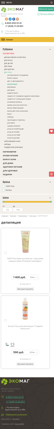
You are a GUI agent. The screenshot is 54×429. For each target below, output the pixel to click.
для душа (11, 90)
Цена (6, 197)
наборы (10, 117)
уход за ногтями (13, 135)
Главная (4, 216)
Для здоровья (10, 170)
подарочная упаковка (13, 147)
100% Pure (10, 186)
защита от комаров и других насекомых (23, 96)
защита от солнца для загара (19, 99)
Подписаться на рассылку (16, 415)
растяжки (11, 123)
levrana (9, 190)
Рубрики (8, 49)
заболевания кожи (12, 141)
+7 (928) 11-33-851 (14, 26)
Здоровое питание (12, 167)
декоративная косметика (15, 57)
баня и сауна (12, 78)
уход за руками (13, 138)
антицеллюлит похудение (17, 75)
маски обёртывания (15, 108)
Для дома (8, 163)
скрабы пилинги (13, 126)
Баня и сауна (9, 159)
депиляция (12, 84)
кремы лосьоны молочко (17, 105)
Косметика (8, 53)
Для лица (8, 66)
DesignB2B (19, 424)
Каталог (13, 216)
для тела (8, 72)
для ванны (11, 87)
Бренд (6, 181)
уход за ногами (13, 132)
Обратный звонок (46, 9)
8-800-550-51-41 (13, 23)
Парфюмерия (9, 152)
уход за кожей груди (15, 129)
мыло (9, 114)
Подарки (7, 174)
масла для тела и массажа (17, 111)
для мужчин (9, 69)
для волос (8, 60)
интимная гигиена (14, 102)
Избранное (51, 131)
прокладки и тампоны (16, 120)
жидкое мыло (12, 93)
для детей (8, 63)
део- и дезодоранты (15, 81)
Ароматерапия (10, 155)
